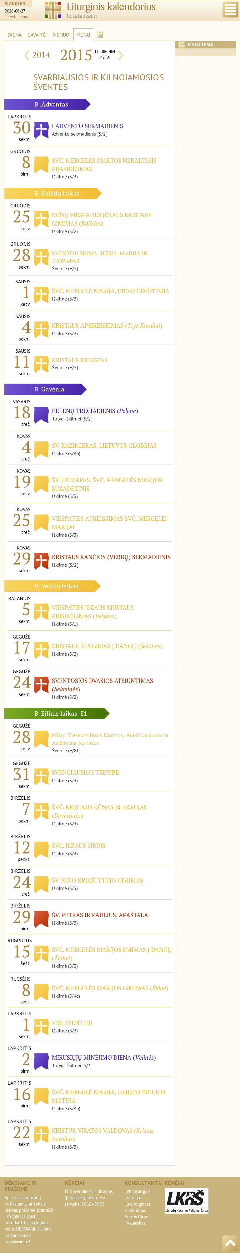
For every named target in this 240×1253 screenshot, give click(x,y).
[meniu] (230, 9)
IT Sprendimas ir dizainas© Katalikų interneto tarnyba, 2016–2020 (89, 1197)
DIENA (15, 35)
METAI (83, 35)
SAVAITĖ (37, 35)
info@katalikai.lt (21, 1216)
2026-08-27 (15, 11)
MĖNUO (60, 35)
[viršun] (230, 1243)
